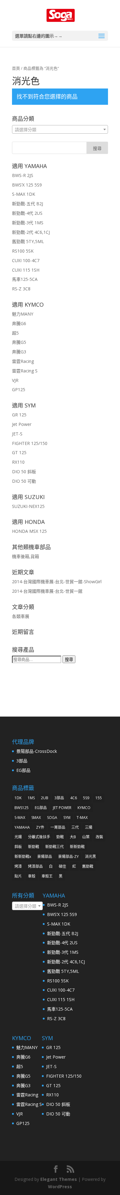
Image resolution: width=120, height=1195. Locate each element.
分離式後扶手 (39, 836)
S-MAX (19, 817)
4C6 (73, 797)
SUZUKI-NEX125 (28, 506)
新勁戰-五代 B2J (27, 203)
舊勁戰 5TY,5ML (28, 241)
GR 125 (19, 415)
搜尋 (69, 659)
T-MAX (82, 817)
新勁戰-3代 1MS (27, 223)
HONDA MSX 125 (29, 531)
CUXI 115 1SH (25, 270)
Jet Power (21, 424)
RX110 (18, 462)
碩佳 (62, 866)
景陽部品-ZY (68, 856)
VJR (15, 380)
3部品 (21, 761)
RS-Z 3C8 (21, 289)
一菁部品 (57, 827)
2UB (44, 797)
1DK (18, 797)
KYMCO (84, 807)
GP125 (18, 389)
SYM (66, 817)
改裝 (99, 836)
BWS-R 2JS (22, 175)
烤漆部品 (35, 866)
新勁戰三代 (54, 846)
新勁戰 (33, 846)
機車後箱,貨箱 (25, 556)
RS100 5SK (23, 251)
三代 (75, 827)
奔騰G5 (19, 342)
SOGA (52, 817)
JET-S (17, 434)
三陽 (88, 827)
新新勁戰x (22, 856)
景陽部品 (44, 856)
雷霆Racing (23, 361)
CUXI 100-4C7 (25, 260)
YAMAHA (22, 827)
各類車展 (20, 616)
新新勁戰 (77, 846)
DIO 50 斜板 (24, 471)
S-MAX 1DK (23, 194)
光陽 (18, 836)
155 (98, 797)
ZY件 (40, 827)
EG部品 (23, 770)
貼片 (18, 876)
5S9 (86, 797)
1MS (31, 797)
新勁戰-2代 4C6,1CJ (31, 232)
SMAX (36, 817)
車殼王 (47, 876)
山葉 (86, 836)
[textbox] (60, 129)
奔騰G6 (19, 323)
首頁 (16, 68)
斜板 (18, 846)
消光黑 (90, 856)
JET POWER (62, 807)
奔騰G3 (19, 352)
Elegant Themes (58, 1179)
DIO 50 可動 (24, 481)
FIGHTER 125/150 (29, 443)
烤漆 (18, 866)
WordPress (60, 1186)
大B (73, 836)
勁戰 (60, 836)
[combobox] (60, 129)
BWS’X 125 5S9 (27, 185)
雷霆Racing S (25, 371)
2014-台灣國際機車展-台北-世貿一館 (47, 591)
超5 (15, 333)
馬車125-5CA (25, 279)
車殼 (31, 876)
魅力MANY (22, 314)
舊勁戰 (87, 866)
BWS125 (21, 807)
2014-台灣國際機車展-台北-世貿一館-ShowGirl (57, 581)
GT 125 (19, 452)
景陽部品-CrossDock (36, 751)
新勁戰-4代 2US (27, 213)
